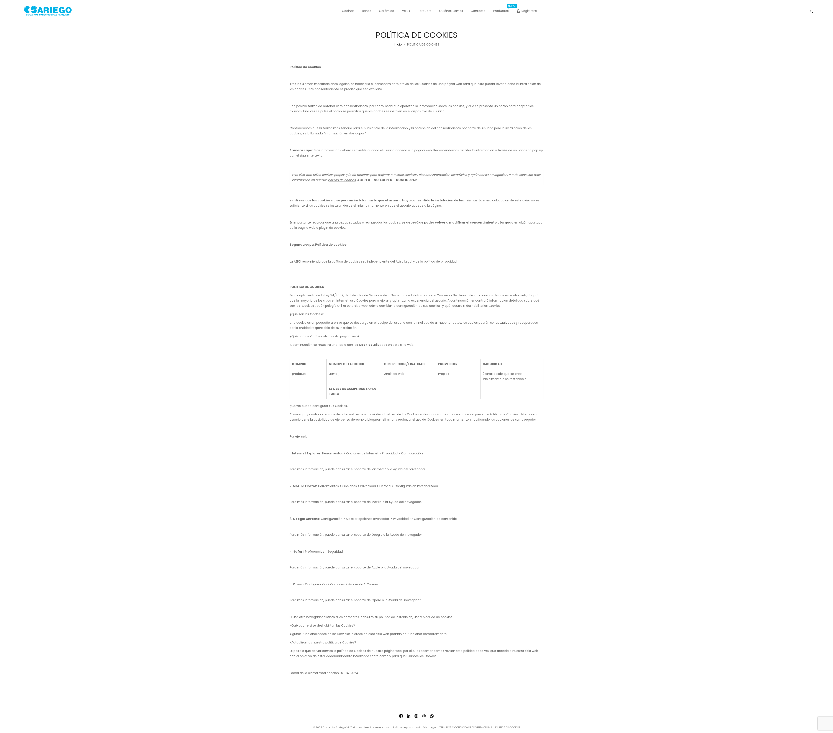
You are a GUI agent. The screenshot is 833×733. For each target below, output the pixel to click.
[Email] (424, 716)
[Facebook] (401, 716)
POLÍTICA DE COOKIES (507, 727)
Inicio (398, 44)
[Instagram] (416, 716)
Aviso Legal (429, 727)
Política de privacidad (406, 727)
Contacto (478, 11)
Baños (366, 11)
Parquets (424, 11)
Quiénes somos (451, 11)
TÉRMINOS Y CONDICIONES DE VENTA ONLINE (465, 727)
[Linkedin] (408, 716)
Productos (503, 8)
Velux (406, 11)
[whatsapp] (432, 716)
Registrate (529, 11)
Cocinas (348, 11)
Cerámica (386, 11)
